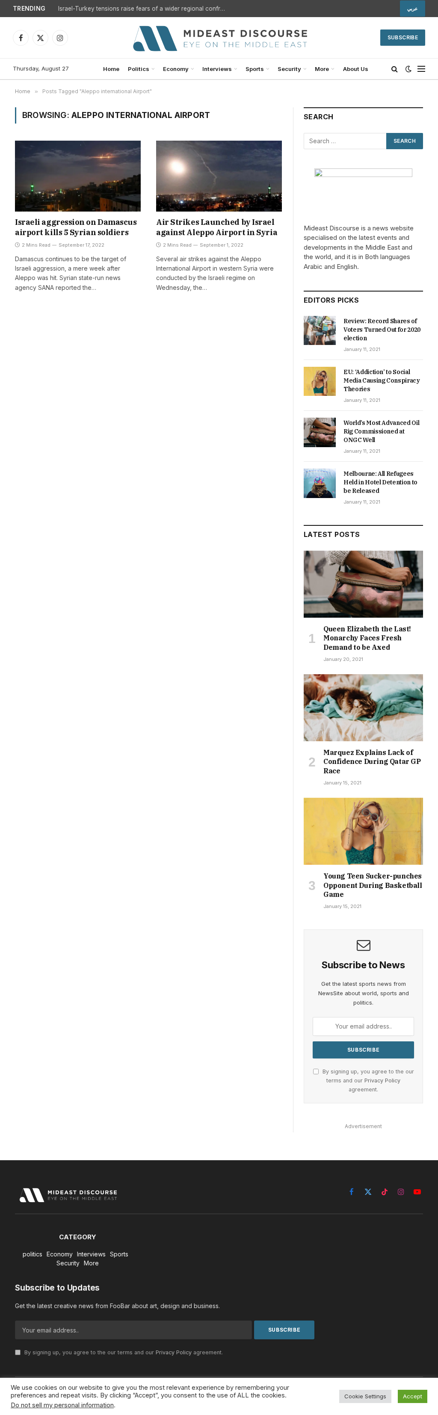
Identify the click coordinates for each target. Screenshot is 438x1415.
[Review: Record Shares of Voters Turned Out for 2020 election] (320, 330)
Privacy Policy (382, 1080)
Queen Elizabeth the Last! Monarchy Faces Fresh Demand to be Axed (367, 638)
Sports (255, 68)
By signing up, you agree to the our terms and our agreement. (367, 1080)
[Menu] (421, 69)
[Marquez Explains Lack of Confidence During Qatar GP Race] (363, 707)
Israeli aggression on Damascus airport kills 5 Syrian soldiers (76, 227)
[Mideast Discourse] (219, 37)
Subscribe (403, 37)
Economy (176, 68)
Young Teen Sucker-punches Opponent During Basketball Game (372, 885)
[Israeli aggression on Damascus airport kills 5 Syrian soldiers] (78, 176)
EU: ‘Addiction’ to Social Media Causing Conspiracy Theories (381, 380)
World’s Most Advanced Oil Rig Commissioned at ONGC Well (381, 431)
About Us (355, 68)
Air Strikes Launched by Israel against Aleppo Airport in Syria (216, 227)
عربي (412, 9)
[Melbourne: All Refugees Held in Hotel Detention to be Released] (320, 483)
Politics (138, 68)
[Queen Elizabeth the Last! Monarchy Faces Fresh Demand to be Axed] (363, 584)
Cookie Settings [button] (365, 1396)
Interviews (217, 68)
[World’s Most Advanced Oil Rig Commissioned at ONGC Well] (320, 432)
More (322, 68)
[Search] (395, 69)
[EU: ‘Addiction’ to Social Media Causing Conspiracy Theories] (320, 381)
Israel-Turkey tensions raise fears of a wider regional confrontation (143, 8)
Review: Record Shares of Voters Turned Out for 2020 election (381, 329)
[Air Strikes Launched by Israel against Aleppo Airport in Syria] (219, 176)
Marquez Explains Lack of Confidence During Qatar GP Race (372, 761)
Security (289, 68)
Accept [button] (412, 1396)
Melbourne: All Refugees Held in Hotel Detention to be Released (380, 482)
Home (111, 68)
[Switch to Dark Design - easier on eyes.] (408, 68)
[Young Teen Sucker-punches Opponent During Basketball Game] (363, 831)
